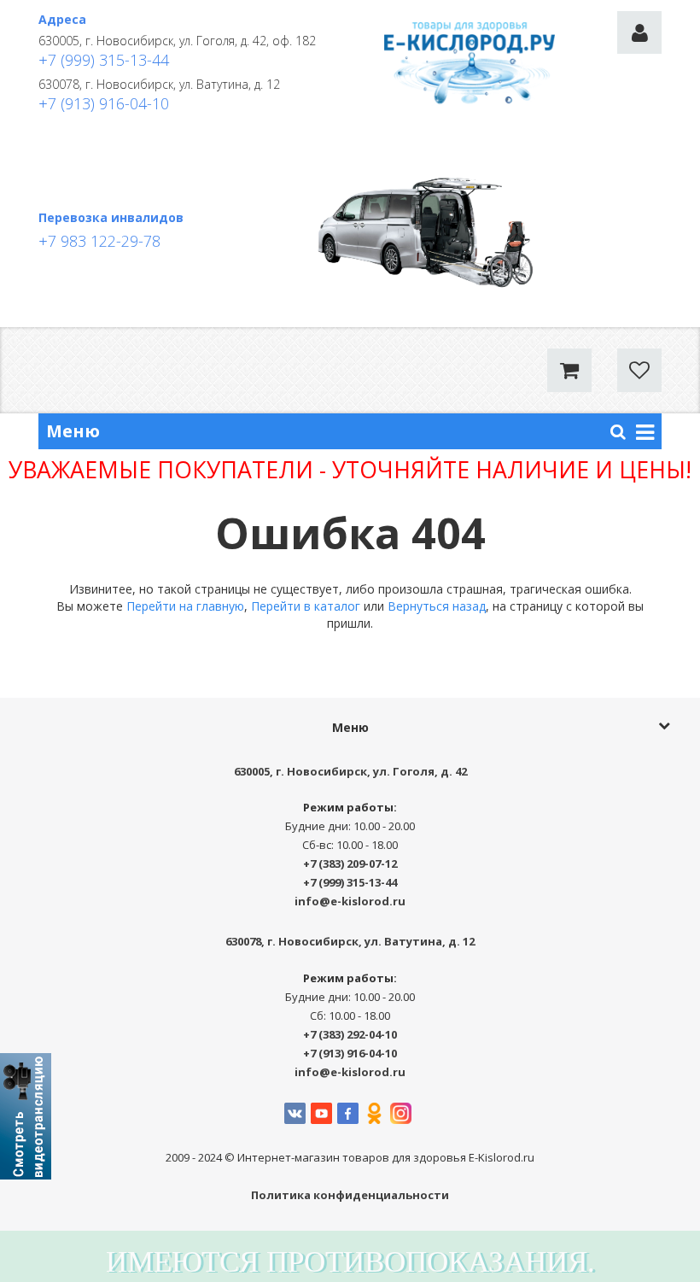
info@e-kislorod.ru (350, 901)
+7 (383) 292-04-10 (350, 1034)
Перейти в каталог (305, 606)
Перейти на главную (185, 606)
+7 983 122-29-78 (99, 241)
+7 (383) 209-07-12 (350, 863)
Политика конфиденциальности (350, 1195)
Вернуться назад (437, 606)
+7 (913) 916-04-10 (103, 103)
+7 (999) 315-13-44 (103, 60)
